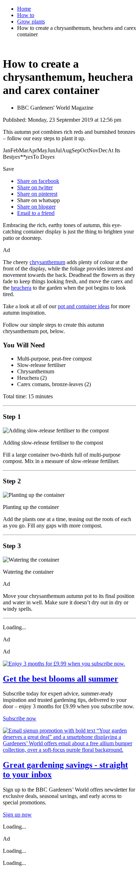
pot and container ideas (83, 306)
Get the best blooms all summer (60, 678)
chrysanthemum (47, 262)
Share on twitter (35, 187)
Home (24, 9)
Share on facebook (38, 181)
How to (25, 15)
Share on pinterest (37, 194)
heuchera (21, 288)
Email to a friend (36, 213)
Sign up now (17, 814)
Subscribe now (19, 718)
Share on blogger (36, 207)
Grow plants (31, 22)
